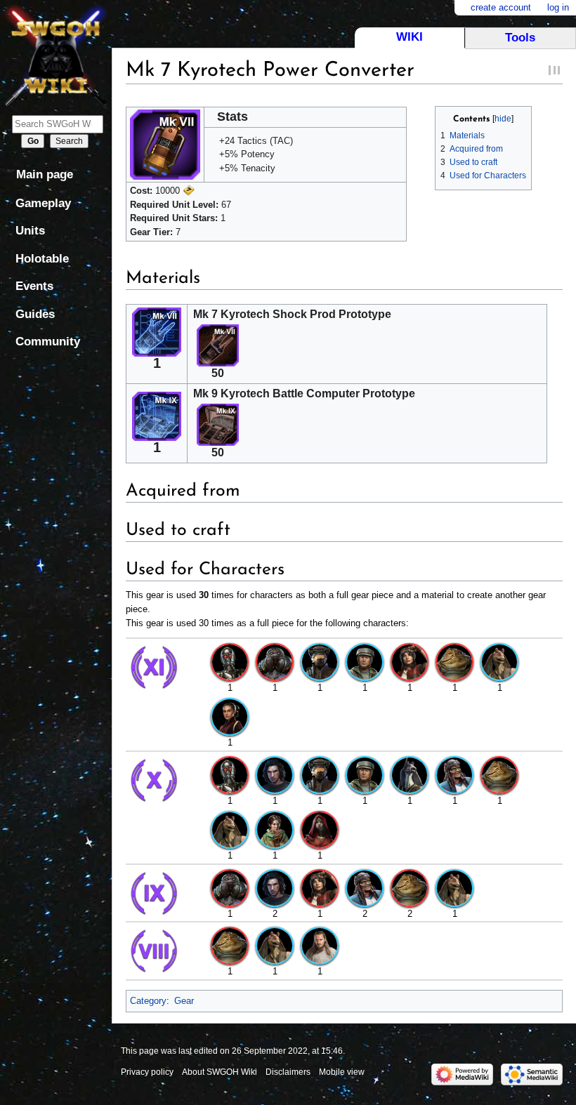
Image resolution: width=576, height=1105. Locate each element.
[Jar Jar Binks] (499, 661)
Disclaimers (288, 1072)
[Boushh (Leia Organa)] (320, 661)
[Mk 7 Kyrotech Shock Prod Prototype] (156, 330)
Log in (558, 7)
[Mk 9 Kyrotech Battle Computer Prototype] (156, 415)
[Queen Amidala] (230, 716)
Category (148, 1000)
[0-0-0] (230, 661)
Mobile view (342, 1072)
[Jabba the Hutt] (454, 661)
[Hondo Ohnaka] (454, 774)
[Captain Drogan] (365, 661)
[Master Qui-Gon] (320, 945)
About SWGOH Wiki (219, 1072)
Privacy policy (147, 1072)
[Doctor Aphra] (409, 661)
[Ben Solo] (275, 774)
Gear (184, 1000)
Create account (501, 7)
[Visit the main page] (56, 54)
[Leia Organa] (275, 829)
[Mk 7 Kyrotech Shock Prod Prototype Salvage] (218, 345)
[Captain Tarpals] (409, 774)
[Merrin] (320, 829)
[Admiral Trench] (275, 661)
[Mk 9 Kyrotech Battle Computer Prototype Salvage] (218, 424)
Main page (44, 174)
